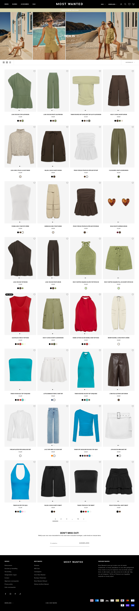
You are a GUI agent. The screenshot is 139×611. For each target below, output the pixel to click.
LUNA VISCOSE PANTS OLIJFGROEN (53, 114)
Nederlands (111, 4)
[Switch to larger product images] (4, 62)
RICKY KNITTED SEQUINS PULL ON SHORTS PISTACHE (118, 282)
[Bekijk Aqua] (89, 456)
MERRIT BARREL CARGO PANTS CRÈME (118, 337)
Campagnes (37, 571)
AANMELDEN (84, 543)
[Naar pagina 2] (84, 519)
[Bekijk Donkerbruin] (85, 344)
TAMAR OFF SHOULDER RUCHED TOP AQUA (86, 449)
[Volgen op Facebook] (5, 594)
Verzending (8, 571)
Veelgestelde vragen (11, 575)
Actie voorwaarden (10, 587)
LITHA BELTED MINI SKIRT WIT (119, 449)
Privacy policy (9, 584)
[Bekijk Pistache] (86, 288)
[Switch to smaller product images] (7, 62)
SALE (34, 4)
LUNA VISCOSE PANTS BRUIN (53, 282)
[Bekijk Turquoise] (22, 400)
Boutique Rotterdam (40, 578)
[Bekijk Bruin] (20, 121)
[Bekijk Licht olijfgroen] (89, 121)
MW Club (37, 568)
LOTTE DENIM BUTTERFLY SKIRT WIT (53, 393)
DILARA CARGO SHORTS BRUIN (53, 170)
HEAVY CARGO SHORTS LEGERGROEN (53, 337)
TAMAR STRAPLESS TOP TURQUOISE (20, 393)
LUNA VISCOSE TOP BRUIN (20, 282)
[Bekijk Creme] (22, 232)
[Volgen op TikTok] (20, 594)
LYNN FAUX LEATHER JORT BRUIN (118, 393)
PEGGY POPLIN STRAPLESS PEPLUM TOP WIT (86, 170)
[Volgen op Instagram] (10, 594)
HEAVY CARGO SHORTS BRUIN (118, 114)
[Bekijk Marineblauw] (82, 456)
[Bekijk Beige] (122, 121)
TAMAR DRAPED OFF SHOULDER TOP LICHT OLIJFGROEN (86, 114)
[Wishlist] (129, 4)
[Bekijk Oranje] (52, 456)
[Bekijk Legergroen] (120, 121)
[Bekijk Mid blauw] (52, 400)
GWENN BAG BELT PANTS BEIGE (53, 226)
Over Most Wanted (39, 575)
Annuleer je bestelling (11, 568)
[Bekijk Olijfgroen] (22, 121)
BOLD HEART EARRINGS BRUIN (118, 226)
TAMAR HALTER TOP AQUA (20, 505)
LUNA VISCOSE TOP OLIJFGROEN (20, 114)
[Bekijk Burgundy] (117, 232)
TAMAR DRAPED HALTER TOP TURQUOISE (86, 393)
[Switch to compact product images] (10, 62)
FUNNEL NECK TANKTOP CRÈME (20, 226)
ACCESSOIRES (25, 4)
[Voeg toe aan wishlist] (34, 71)
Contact (7, 578)
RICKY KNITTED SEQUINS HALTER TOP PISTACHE (86, 282)
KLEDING (14, 4)
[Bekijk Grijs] (87, 121)
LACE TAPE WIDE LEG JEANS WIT (53, 449)
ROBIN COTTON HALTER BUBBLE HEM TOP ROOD (86, 337)
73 (78, 519)
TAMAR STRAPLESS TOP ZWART (85, 505)
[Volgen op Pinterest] (15, 594)
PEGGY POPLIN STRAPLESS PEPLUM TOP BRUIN (86, 226)
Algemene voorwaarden (12, 581)
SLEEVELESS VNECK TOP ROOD (20, 337)
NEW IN (6, 4)
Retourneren (8, 565)
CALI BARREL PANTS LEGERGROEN (118, 170)
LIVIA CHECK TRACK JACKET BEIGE (20, 170)
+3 (91, 455)
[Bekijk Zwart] (18, 121)
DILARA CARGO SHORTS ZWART (53, 505)
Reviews (36, 565)
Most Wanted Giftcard (40, 581)
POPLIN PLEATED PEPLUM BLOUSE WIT (20, 449)
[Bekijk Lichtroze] (22, 511)
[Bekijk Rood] (20, 344)
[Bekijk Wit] (87, 176)
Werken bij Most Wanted (41, 584)
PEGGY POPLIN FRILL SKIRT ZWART (118, 505)
